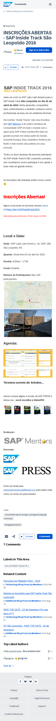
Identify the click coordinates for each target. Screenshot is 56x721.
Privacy (14, 690)
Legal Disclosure (42, 698)
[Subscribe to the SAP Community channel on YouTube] (30, 681)
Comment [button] (44, 536)
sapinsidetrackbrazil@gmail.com (19, 490)
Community (20, 4)
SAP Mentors (14, 124)
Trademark (14, 706)
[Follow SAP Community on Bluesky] (25, 681)
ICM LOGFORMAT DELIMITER (16, 566)
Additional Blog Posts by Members (19, 11)
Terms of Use (42, 690)
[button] (6, 67)
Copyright (14, 698)
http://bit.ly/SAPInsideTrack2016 (23, 209)
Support (42, 706)
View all (7, 666)
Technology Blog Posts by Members (24, 584)
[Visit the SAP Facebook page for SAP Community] (20, 681)
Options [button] (27, 55)
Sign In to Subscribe (39, 50)
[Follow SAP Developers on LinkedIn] (36, 681)
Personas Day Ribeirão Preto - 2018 (21, 581)
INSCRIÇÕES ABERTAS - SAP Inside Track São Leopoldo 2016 (27, 37)
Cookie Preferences (14, 714)
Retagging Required (13, 525)
